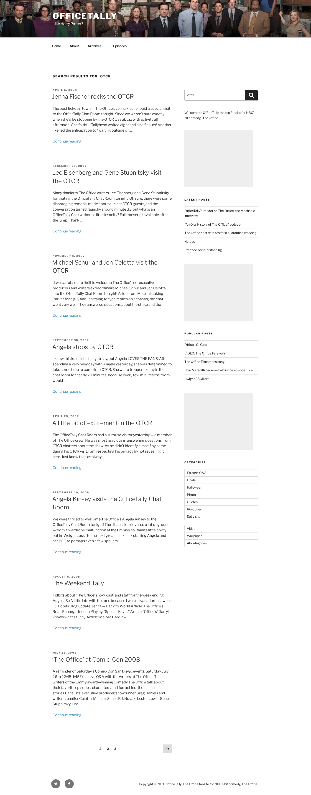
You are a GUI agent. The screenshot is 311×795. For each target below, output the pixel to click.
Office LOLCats (195, 345)
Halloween (194, 487)
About (74, 46)
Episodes (120, 46)
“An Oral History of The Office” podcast (212, 224)
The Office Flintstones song (204, 362)
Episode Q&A (196, 473)
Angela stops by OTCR (82, 346)
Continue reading (67, 141)
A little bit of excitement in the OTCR (102, 422)
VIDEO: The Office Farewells (205, 353)
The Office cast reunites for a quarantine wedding (220, 233)
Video (191, 528)
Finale (191, 480)
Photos (192, 495)
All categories (197, 543)
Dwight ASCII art (196, 379)
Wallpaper (194, 536)
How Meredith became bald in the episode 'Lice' (218, 370)
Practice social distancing (203, 250)
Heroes (189, 241)
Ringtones (194, 509)
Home (56, 46)
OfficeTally (85, 16)
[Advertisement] (218, 158)
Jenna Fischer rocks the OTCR (93, 96)
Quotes (192, 502)
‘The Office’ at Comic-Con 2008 (96, 659)
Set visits (193, 516)
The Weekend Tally (78, 583)
